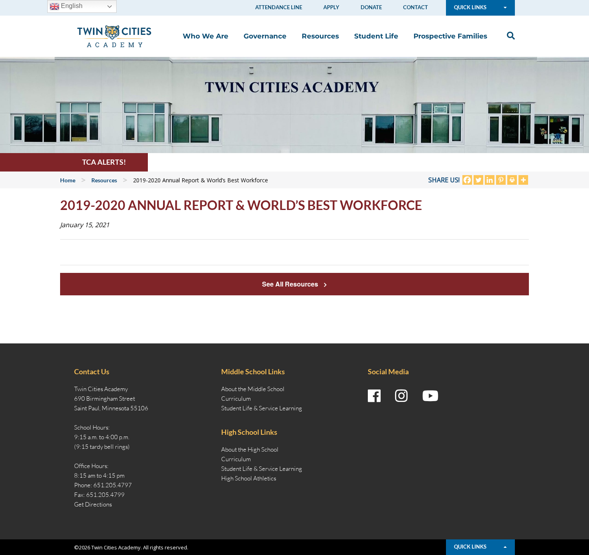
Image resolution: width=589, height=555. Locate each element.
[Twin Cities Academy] (114, 35)
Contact (415, 7)
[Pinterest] (501, 180)
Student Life (376, 36)
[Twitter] (478, 180)
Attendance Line (278, 7)
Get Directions (93, 504)
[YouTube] (430, 396)
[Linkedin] (489, 180)
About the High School (249, 449)
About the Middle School (252, 389)
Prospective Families (450, 36)
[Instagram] (401, 396)
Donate (371, 7)
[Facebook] (467, 180)
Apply (331, 7)
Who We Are (205, 36)
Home (67, 180)
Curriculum (236, 398)
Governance (265, 36)
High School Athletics (248, 478)
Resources (320, 36)
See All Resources (291, 284)
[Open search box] (509, 35)
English (71, 5)
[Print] (512, 180)
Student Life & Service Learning (261, 408)
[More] (523, 180)
